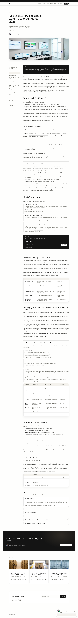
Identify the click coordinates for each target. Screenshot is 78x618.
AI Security (11, 100)
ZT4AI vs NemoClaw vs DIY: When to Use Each (14, 86)
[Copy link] (14, 105)
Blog (58, 3)
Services (39, 3)
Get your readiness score (65, 545)
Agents (48, 3)
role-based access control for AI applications (43, 155)
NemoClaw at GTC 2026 (35, 345)
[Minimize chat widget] (75, 610)
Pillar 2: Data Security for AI (14, 73)
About (61, 3)
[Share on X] (10, 105)
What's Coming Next (13, 92)
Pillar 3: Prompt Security (13, 75)
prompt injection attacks (38, 230)
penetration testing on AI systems (39, 449)
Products (44, 3)
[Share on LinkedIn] (12, 105)
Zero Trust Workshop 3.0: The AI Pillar (14, 78)
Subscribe (64, 244)
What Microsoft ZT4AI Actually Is (13, 68)
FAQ (10, 94)
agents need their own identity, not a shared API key (38, 135)
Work (55, 3)
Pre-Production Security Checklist (13, 89)
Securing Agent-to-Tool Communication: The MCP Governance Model (14, 82)
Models (51, 3)
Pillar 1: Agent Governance (14, 70)
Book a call (66, 3)
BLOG (10, 12)
